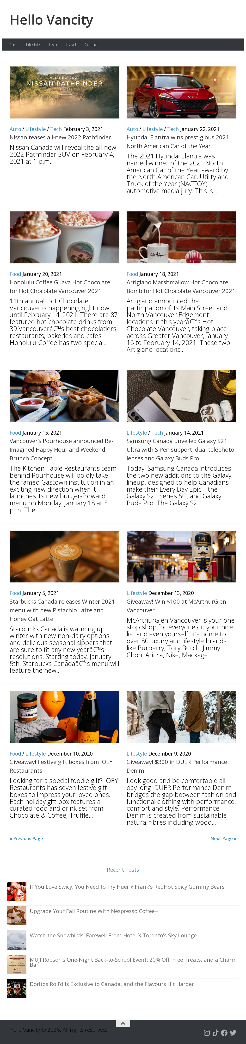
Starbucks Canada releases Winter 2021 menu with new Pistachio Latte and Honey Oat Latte (62, 610)
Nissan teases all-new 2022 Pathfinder (60, 137)
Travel (71, 44)
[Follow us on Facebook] (224, 1033)
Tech (53, 44)
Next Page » (223, 838)
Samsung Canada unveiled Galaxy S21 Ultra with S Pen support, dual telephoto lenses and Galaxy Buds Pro (180, 449)
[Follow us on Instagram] (207, 1033)
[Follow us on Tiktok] (215, 1033)
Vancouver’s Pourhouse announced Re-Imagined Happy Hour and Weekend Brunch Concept (61, 449)
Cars (13, 44)
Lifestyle (33, 44)
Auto (15, 129)
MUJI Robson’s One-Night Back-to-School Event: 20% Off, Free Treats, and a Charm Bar (133, 962)
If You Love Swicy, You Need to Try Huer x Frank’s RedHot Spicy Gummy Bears (127, 886)
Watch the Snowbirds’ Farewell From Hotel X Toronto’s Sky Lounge (113, 935)
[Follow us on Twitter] (233, 1033)
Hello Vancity (51, 19)
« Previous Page (26, 838)
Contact (91, 44)
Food (15, 274)
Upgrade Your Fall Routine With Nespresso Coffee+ (94, 911)
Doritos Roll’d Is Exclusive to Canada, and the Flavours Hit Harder (112, 984)
